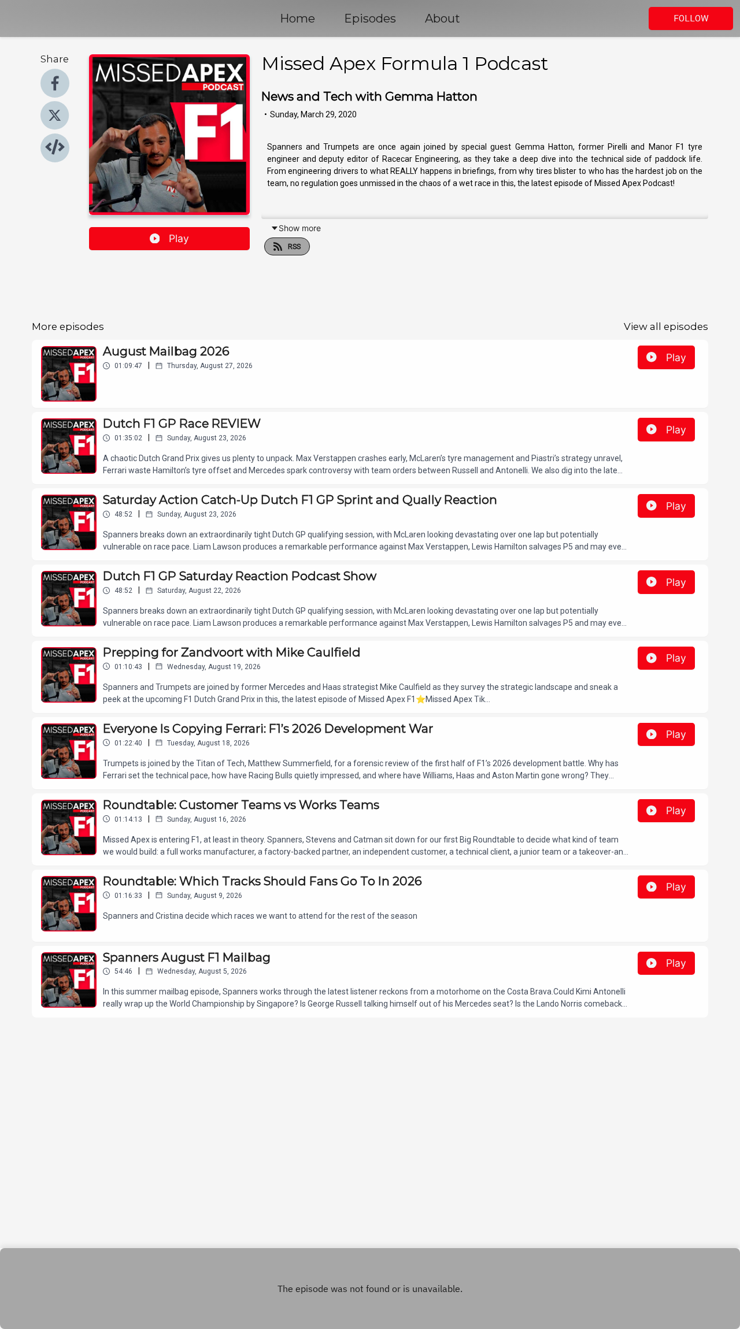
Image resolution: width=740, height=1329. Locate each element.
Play (179, 238)
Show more (300, 228)
